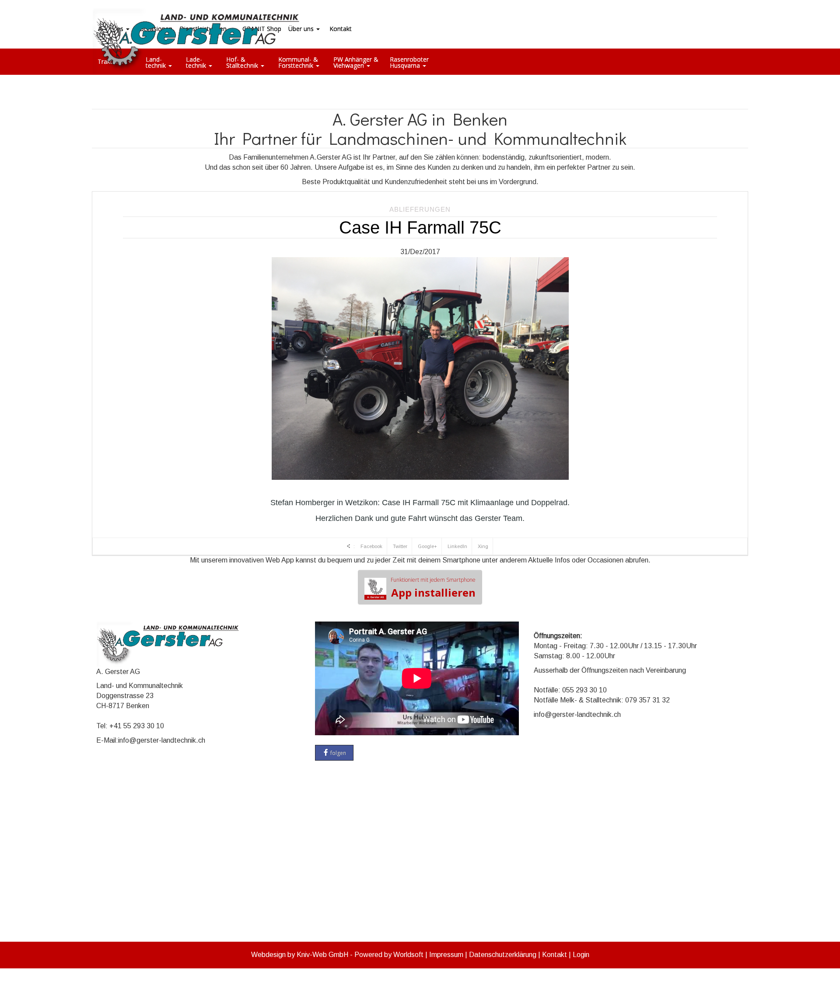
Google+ (427, 546)
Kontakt (554, 954)
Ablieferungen (420, 209)
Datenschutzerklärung (502, 954)
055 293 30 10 (584, 690)
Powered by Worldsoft (389, 954)
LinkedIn (457, 546)
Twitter (400, 546)
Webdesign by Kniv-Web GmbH (299, 954)
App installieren (433, 588)
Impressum (446, 954)
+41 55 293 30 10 (136, 726)
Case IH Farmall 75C (420, 227)
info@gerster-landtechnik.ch (161, 740)
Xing (483, 546)
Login (581, 954)
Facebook (371, 546)
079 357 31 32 (647, 700)
